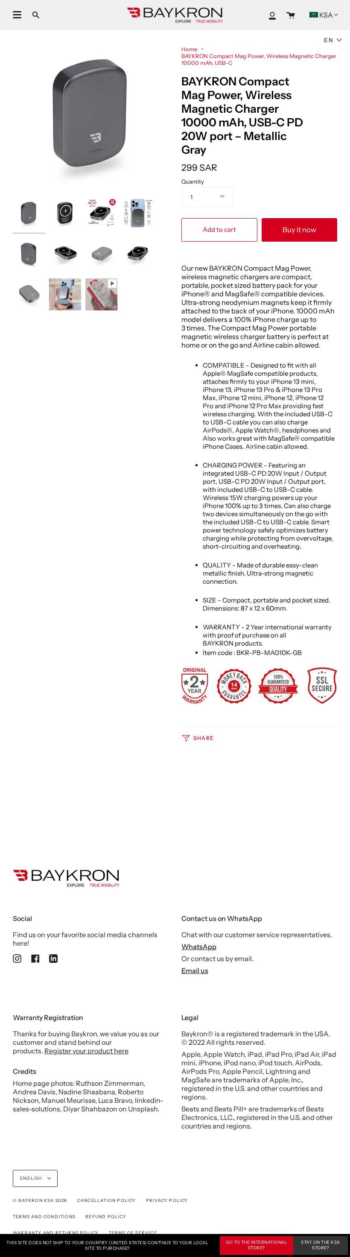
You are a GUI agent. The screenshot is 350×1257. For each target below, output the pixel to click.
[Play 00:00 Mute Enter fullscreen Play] (91, 115)
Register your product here (86, 1051)
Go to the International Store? (257, 1245)
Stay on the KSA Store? (320, 1245)
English (32, 1178)
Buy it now (299, 229)
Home (189, 49)
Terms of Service (133, 1233)
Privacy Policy (167, 1200)
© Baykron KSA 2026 (40, 1200)
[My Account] (272, 15)
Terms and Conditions (44, 1216)
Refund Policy (105, 1216)
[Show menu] (17, 15)
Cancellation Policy (106, 1200)
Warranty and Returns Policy (56, 1233)
